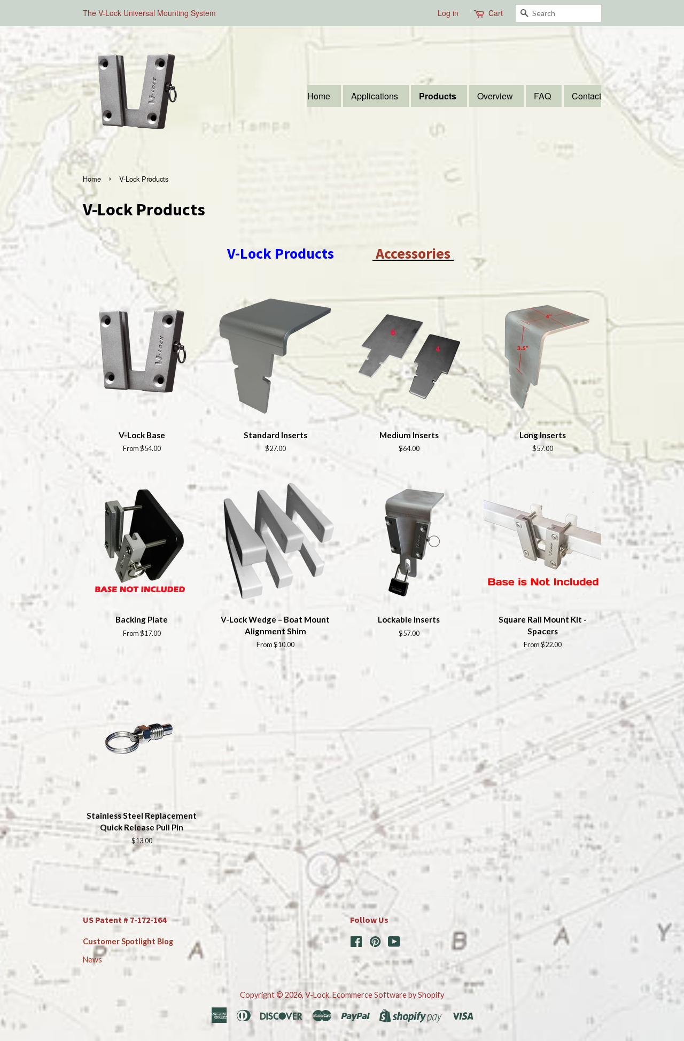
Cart (495, 12)
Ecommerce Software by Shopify (388, 994)
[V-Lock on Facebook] (356, 943)
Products (437, 96)
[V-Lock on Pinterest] (375, 943)
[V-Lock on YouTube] (394, 943)
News (92, 959)
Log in (448, 12)
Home (318, 96)
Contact (586, 96)
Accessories (411, 253)
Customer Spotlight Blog (128, 941)
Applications (374, 96)
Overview (495, 96)
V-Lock (317, 994)
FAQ (542, 96)
